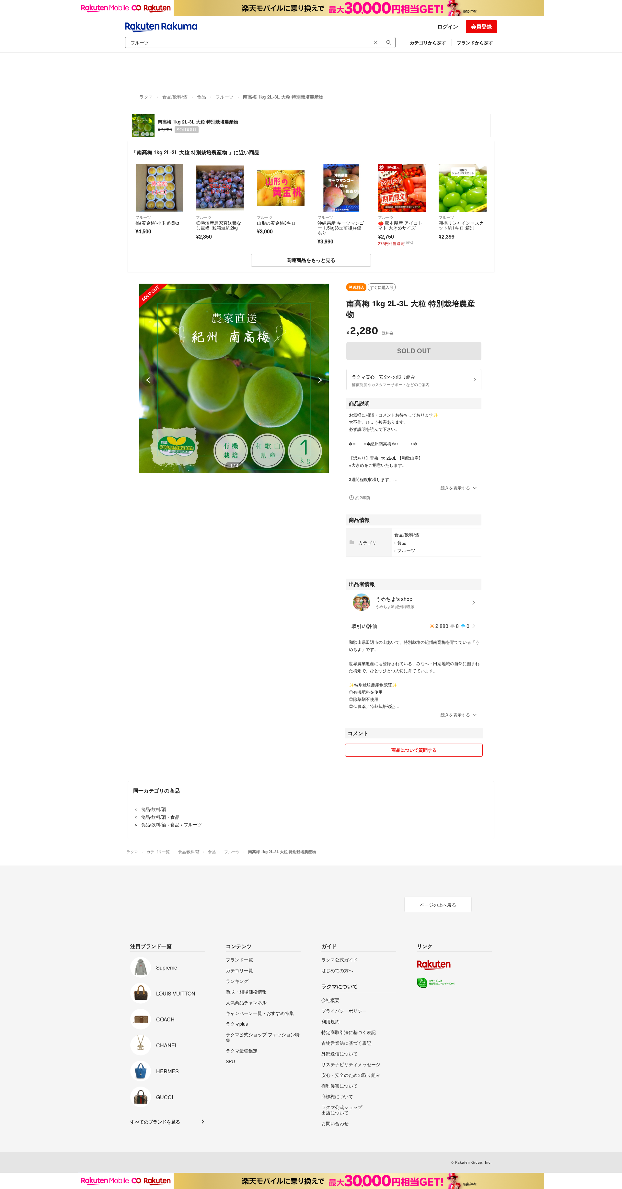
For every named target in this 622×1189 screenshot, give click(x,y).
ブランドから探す (475, 42)
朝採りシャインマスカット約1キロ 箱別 (461, 225)
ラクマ (146, 96)
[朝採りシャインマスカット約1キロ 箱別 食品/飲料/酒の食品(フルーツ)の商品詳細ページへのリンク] (462, 188)
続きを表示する (455, 488)
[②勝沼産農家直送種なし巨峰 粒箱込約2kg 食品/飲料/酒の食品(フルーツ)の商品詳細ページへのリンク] (220, 188)
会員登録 (481, 26)
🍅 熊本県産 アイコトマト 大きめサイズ (400, 225)
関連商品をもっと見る (311, 260)
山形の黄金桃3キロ (276, 222)
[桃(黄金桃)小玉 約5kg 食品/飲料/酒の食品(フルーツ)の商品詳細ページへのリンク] (159, 188)
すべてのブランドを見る (155, 1121)
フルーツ (224, 96)
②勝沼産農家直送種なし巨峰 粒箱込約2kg (218, 225)
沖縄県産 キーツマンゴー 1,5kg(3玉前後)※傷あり (340, 227)
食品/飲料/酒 (175, 96)
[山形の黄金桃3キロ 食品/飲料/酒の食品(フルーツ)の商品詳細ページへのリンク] (281, 188)
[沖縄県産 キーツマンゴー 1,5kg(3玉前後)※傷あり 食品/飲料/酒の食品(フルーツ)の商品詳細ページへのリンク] (341, 188)
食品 (201, 96)
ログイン (447, 26)
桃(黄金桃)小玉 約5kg (157, 222)
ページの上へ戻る (438, 904)
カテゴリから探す (428, 42)
